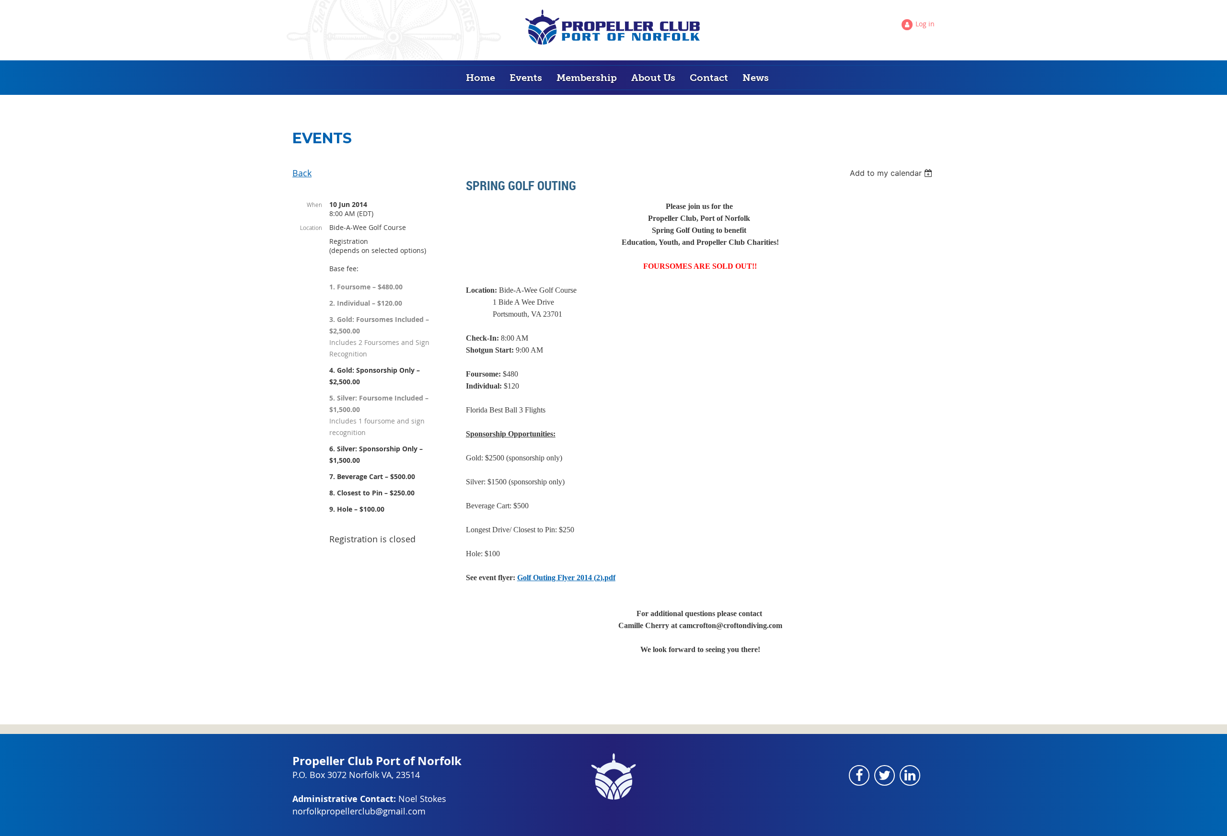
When (314, 204)
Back (302, 173)
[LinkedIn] (910, 775)
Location (311, 227)
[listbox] (892, 173)
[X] (884, 775)
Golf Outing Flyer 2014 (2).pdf (566, 577)
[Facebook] (859, 775)
